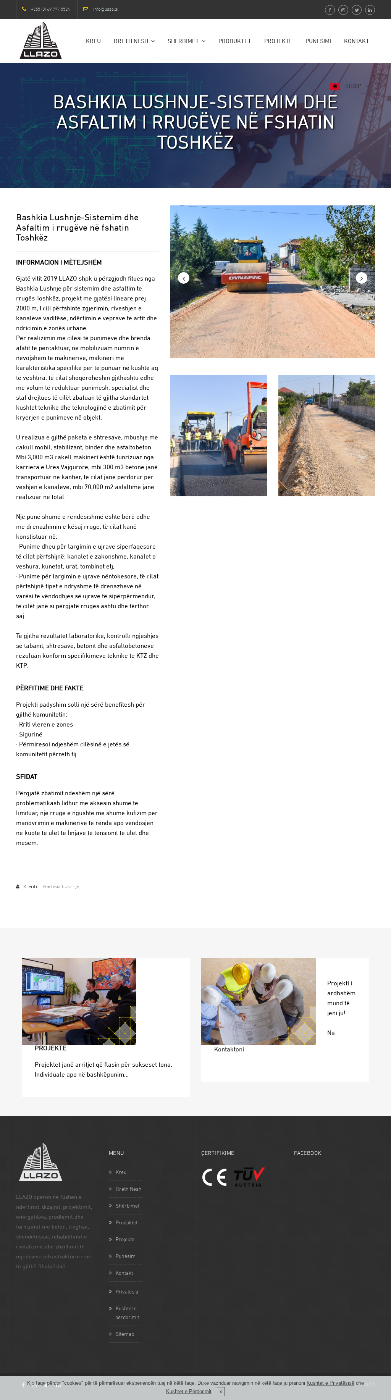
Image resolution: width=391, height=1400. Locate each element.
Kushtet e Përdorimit (189, 1391)
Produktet (234, 41)
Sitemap (125, 1334)
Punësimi (318, 41)
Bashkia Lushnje (61, 886)
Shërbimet (183, 41)
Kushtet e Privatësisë (330, 1383)
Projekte (278, 41)
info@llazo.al (105, 9)
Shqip (353, 86)
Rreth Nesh (131, 41)
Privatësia (127, 1292)
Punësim (126, 1256)
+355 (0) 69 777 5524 (50, 9)
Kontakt (356, 41)
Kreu (93, 41)
